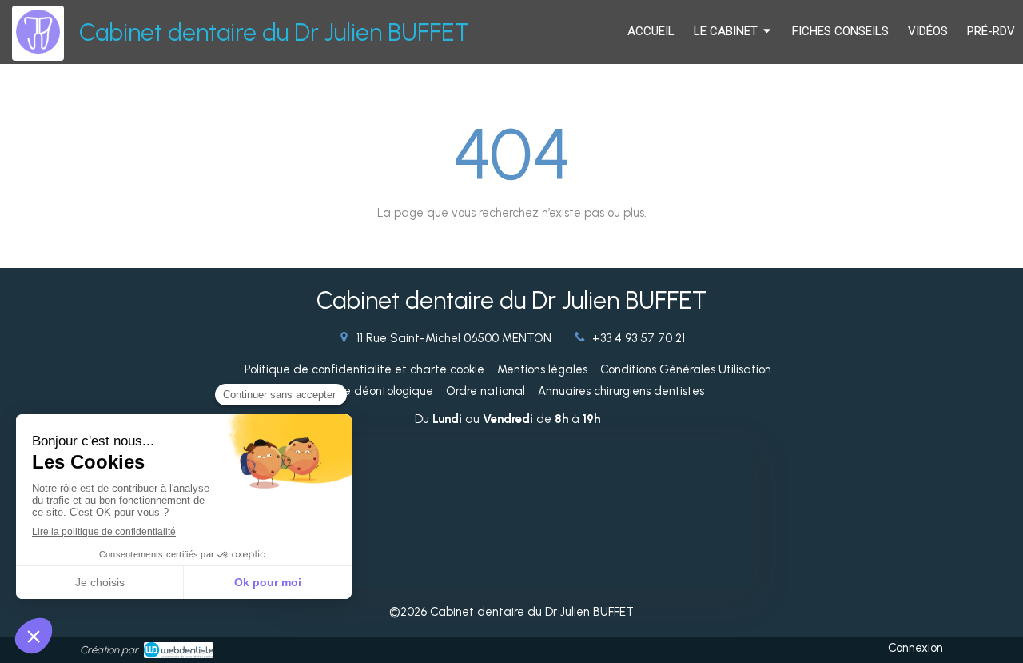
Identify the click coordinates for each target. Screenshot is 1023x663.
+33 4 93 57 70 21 (638, 338)
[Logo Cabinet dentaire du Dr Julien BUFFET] (38, 49)
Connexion (915, 648)
